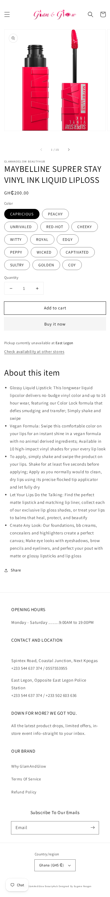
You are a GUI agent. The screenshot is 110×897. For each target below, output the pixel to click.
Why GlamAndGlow (28, 766)
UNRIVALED (21, 226)
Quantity (11, 277)
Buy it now (55, 324)
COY (72, 264)
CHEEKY (84, 226)
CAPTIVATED (77, 252)
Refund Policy (23, 792)
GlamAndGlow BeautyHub (43, 886)
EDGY (68, 239)
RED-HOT (54, 226)
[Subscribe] (92, 827)
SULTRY (17, 264)
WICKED (44, 252)
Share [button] (16, 570)
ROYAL (42, 239)
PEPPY (16, 252)
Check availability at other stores (34, 351)
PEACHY (55, 214)
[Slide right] (68, 149)
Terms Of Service (26, 779)
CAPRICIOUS (22, 214)
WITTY (16, 239)
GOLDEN (46, 264)
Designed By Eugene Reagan (75, 886)
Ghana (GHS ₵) (51, 865)
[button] (7, 14)
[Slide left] (41, 149)
